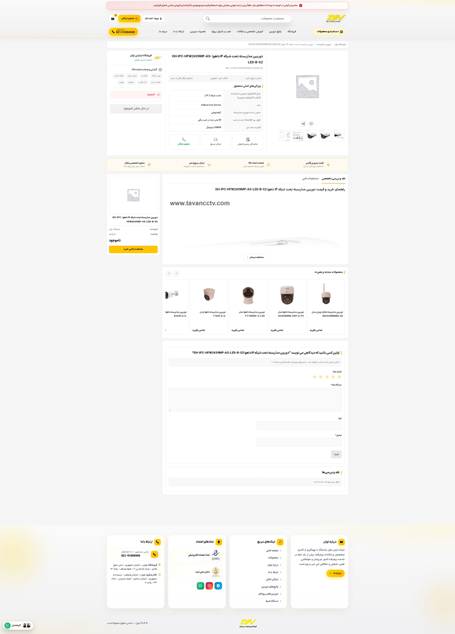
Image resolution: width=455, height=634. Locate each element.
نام (340, 418)
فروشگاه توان (340, 44)
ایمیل (338, 435)
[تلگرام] (218, 586)
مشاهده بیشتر (257, 257)
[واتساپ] (200, 586)
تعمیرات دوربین (198, 31)
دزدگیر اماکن (272, 579)
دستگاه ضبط (272, 601)
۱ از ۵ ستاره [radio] (339, 377)
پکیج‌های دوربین (269, 586)
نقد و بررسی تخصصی (333, 179)
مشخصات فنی (311, 179)
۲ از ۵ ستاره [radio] (333, 377)
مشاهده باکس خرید (133, 249)
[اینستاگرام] (209, 586)
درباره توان (272, 565)
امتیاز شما (337, 371)
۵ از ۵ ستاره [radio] (314, 377)
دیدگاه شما (336, 385)
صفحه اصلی (272, 551)
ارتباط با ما (178, 31)
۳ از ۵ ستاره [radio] (326, 377)
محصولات (273, 558)
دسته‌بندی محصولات (328, 31)
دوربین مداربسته (324, 44)
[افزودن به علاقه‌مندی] (311, 124)
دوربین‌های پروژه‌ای (268, 594)
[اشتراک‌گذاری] (303, 124)
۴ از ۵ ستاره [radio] (320, 377)
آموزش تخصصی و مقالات (250, 31)
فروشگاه (292, 31)
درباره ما (163, 31)
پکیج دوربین (275, 31)
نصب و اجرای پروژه (221, 31)
